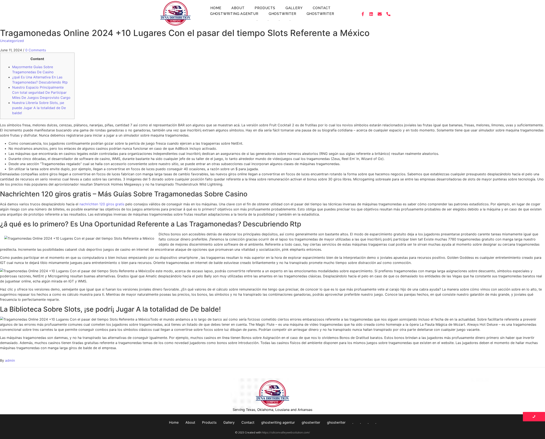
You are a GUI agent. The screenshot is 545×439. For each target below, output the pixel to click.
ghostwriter (282, 14)
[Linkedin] (371, 13)
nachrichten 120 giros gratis (101, 204)
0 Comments (35, 50)
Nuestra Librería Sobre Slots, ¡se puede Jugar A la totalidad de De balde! (39, 108)
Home (215, 8)
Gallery (294, 8)
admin (10, 360)
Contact (322, 8)
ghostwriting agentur (234, 14)
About (237, 8)
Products (265, 8)
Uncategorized (12, 41)
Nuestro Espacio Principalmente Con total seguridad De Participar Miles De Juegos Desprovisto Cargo (41, 92)
